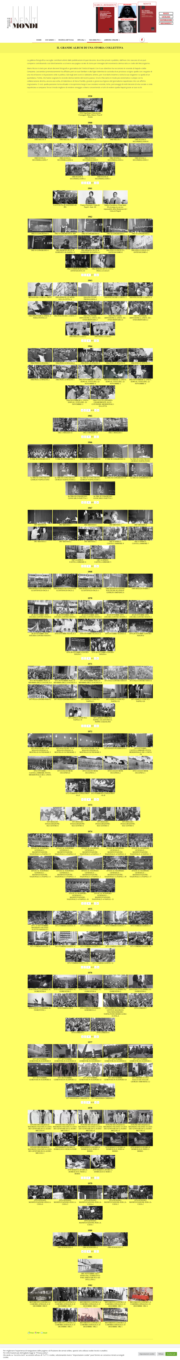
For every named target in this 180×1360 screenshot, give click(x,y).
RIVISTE (166, 13)
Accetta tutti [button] (171, 1354)
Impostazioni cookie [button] (147, 1354)
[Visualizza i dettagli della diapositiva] (105, 20)
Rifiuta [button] (161, 1354)
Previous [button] (99, 19)
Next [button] (111, 20)
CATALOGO (166, 17)
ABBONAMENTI (166, 23)
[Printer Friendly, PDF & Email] (37, 1332)
